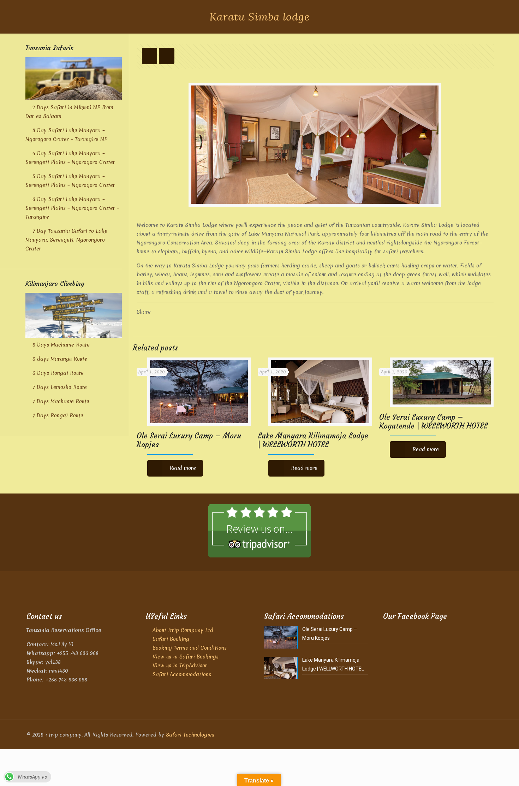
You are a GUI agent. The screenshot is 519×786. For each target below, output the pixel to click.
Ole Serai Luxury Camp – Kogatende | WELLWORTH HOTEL (433, 421)
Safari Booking (171, 639)
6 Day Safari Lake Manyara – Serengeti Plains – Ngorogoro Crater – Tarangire (72, 208)
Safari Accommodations (182, 674)
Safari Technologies (190, 734)
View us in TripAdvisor (180, 665)
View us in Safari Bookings (186, 656)
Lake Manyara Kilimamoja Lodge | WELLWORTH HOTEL (313, 440)
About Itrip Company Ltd (183, 630)
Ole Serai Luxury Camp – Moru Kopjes (189, 440)
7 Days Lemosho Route (59, 387)
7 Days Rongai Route (57, 415)
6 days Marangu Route (59, 358)
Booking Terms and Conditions (190, 647)
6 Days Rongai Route (58, 373)
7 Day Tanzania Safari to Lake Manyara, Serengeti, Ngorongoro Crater (66, 239)
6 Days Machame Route (61, 344)
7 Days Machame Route (60, 401)
